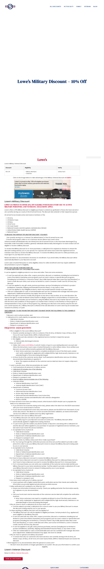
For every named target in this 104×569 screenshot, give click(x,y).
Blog (95, 7)
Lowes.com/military (27, 345)
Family (78, 7)
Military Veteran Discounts (19, 553)
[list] (42, 225)
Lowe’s (42, 159)
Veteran (87, 7)
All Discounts (55, 7)
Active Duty (68, 7)
